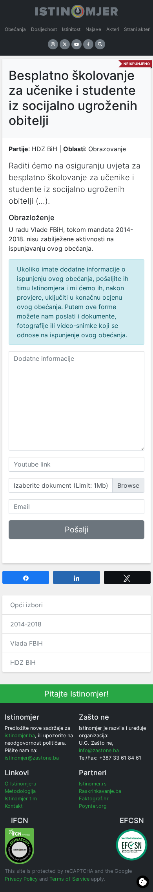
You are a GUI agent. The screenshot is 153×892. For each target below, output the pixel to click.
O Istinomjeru (20, 784)
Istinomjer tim (21, 799)
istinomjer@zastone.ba (32, 758)
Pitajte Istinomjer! (76, 693)
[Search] (100, 44)
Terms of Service (69, 879)
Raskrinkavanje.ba (100, 791)
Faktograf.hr (94, 799)
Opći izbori (26, 605)
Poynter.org (93, 806)
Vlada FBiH (26, 643)
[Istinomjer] (76, 10)
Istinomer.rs (93, 784)
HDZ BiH (23, 662)
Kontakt (14, 806)
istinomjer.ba (20, 735)
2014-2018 (26, 624)
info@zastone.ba (99, 750)
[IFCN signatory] (19, 846)
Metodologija (20, 791)
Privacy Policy (21, 879)
